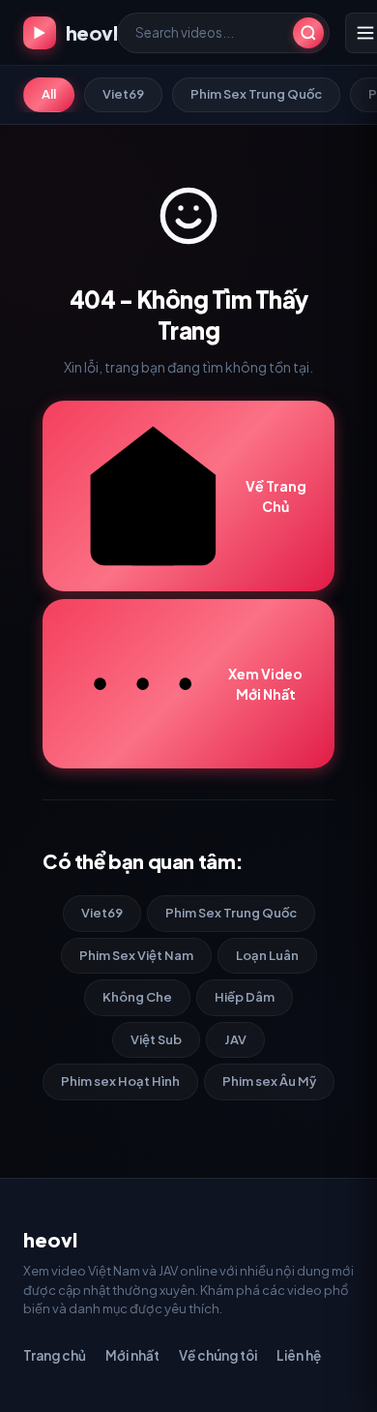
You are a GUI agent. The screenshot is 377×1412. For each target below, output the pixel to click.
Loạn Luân (267, 955)
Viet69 (123, 94)
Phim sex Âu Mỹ (269, 1081)
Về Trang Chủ (276, 496)
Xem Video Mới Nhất (265, 684)
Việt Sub (156, 1039)
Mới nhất (132, 1355)
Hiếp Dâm (245, 997)
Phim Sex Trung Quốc (256, 94)
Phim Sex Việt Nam (136, 955)
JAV (235, 1039)
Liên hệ (298, 1355)
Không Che (137, 997)
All (49, 94)
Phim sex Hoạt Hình (120, 1081)
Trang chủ (54, 1355)
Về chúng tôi (218, 1355)
